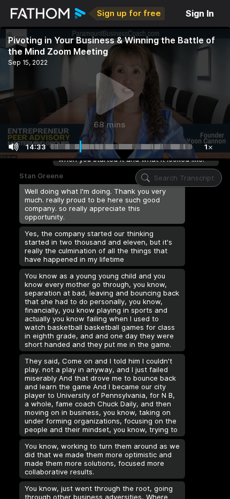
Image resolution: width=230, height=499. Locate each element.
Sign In (200, 13)
